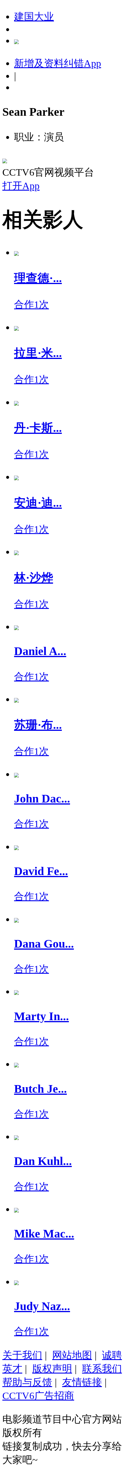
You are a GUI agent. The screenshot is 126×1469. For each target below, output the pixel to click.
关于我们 (22, 1355)
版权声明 (52, 1368)
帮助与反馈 (27, 1382)
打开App (21, 185)
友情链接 (82, 1382)
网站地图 (72, 1355)
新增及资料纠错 (57, 63)
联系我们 (102, 1368)
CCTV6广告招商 (38, 1395)
